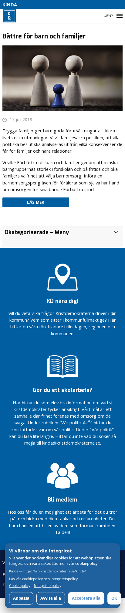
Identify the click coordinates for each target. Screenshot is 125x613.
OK (114, 598)
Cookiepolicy (19, 585)
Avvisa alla (50, 598)
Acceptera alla (86, 598)
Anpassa (21, 598)
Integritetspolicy (47, 585)
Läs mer (35, 202)
